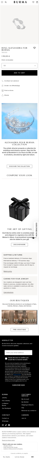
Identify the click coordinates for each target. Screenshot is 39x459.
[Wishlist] (33, 2)
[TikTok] (6, 425)
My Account (25, 399)
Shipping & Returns (28, 405)
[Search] (6, 2)
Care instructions (8, 292)
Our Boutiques (6, 408)
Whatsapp (5, 421)
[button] (36, 229)
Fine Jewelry (6, 400)
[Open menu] (2, 2)
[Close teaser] (33, 238)
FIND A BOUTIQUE (19, 329)
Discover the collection (19, 166)
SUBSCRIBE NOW (18, 385)
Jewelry (4, 397)
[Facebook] (9, 425)
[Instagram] (3, 425)
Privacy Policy (17, 374)
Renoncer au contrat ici (29, 410)
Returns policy (8, 271)
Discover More (20, 244)
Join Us (24, 418)
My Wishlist (25, 402)
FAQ (23, 408)
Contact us (5, 418)
